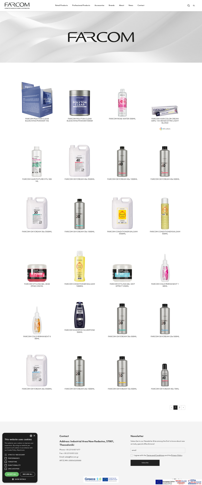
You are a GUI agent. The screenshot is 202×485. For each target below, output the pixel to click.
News (131, 5)
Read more (21, 450)
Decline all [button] (27, 474)
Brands (112, 5)
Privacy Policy (176, 455)
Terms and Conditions (155, 455)
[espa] (178, 482)
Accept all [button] (11, 474)
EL (194, 5)
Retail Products (61, 5)
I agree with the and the (158, 455)
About (121, 5)
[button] (20, 479)
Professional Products (81, 5)
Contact (141, 5)
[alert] (19, 458)
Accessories (99, 5)
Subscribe (145, 463)
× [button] (34, 436)
